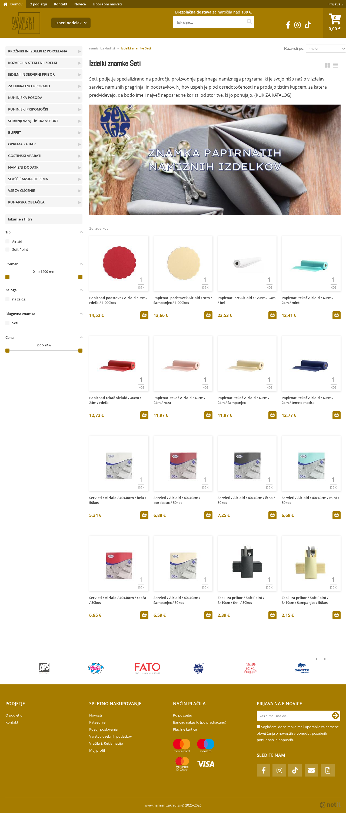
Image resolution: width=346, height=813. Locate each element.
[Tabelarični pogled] (335, 65)
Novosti (95, 715)
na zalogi (19, 299)
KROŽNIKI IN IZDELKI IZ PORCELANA (37, 51)
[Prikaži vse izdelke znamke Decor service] (95, 668)
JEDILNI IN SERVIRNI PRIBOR (31, 74)
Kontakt (60, 4)
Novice (80, 4)
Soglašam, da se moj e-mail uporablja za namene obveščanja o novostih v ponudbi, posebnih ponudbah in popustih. (298, 733)
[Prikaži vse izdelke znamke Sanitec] (302, 668)
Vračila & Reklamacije (106, 743)
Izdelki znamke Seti (136, 48)
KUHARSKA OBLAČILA (26, 202)
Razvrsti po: (294, 48)
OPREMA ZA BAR (22, 144)
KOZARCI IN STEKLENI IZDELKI (32, 62)
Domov (16, 4)
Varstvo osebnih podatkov (110, 736)
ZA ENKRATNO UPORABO (29, 85)
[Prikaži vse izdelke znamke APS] (44, 668)
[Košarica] (334, 23)
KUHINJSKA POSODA (25, 97)
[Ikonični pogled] (327, 65)
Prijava (335, 4)
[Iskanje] (249, 22)
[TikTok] (308, 25)
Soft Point (20, 249)
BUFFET (14, 132)
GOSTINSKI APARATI (24, 155)
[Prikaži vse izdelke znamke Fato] (147, 668)
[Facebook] (288, 25)
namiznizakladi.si (102, 48)
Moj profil (97, 750)
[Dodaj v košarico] (144, 315)
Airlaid (17, 241)
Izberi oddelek (69, 22)
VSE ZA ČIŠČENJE (21, 190)
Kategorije (97, 722)
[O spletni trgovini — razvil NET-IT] (330, 805)
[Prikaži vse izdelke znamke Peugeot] (250, 668)
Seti (15, 322)
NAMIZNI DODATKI (23, 167)
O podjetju (38, 4)
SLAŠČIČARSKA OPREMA (28, 178)
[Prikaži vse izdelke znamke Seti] (199, 668)
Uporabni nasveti (107, 4)
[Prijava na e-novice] (335, 716)
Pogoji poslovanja (103, 729)
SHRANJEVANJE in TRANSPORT (33, 120)
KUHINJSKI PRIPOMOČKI (28, 109)
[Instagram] (297, 25)
